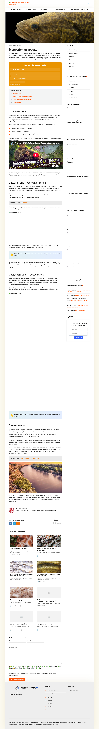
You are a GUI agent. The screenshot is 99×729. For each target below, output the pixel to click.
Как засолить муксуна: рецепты (19, 600)
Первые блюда (73, 50)
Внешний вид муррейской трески (22, 96)
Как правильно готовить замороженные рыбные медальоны (78, 175)
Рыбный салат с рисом (82, 295)
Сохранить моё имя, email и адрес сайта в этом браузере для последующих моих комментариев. (32, 674)
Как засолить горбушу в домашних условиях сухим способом (77, 121)
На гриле (71, 87)
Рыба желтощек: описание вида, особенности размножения (47, 600)
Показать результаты (18, 82)
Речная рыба (45, 10)
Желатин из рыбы (80, 310)
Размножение (17, 102)
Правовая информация (16, 694)
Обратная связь (74, 690)
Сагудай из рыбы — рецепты (18, 548)
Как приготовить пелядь (44, 624)
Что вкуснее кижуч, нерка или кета (77, 193)
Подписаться (78, 337)
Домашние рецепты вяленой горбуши (78, 229)
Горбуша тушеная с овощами (75, 246)
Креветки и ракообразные (79, 10)
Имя (10, 641)
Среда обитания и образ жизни (22, 99)
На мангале (72, 91)
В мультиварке (73, 84)
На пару (71, 94)
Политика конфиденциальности (18, 693)
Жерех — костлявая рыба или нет (20, 624)
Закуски (71, 63)
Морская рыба (31, 10)
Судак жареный (71, 158)
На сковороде (73, 98)
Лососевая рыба (60, 10)
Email (29, 641)
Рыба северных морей (73, 263)
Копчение (72, 70)
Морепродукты (16, 10)
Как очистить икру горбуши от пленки (78, 280)
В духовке (72, 81)
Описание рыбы (17, 93)
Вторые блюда (73, 53)
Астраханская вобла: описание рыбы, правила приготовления (21, 575)
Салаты (71, 60)
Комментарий (13, 647)
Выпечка (71, 56)
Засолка (71, 66)
